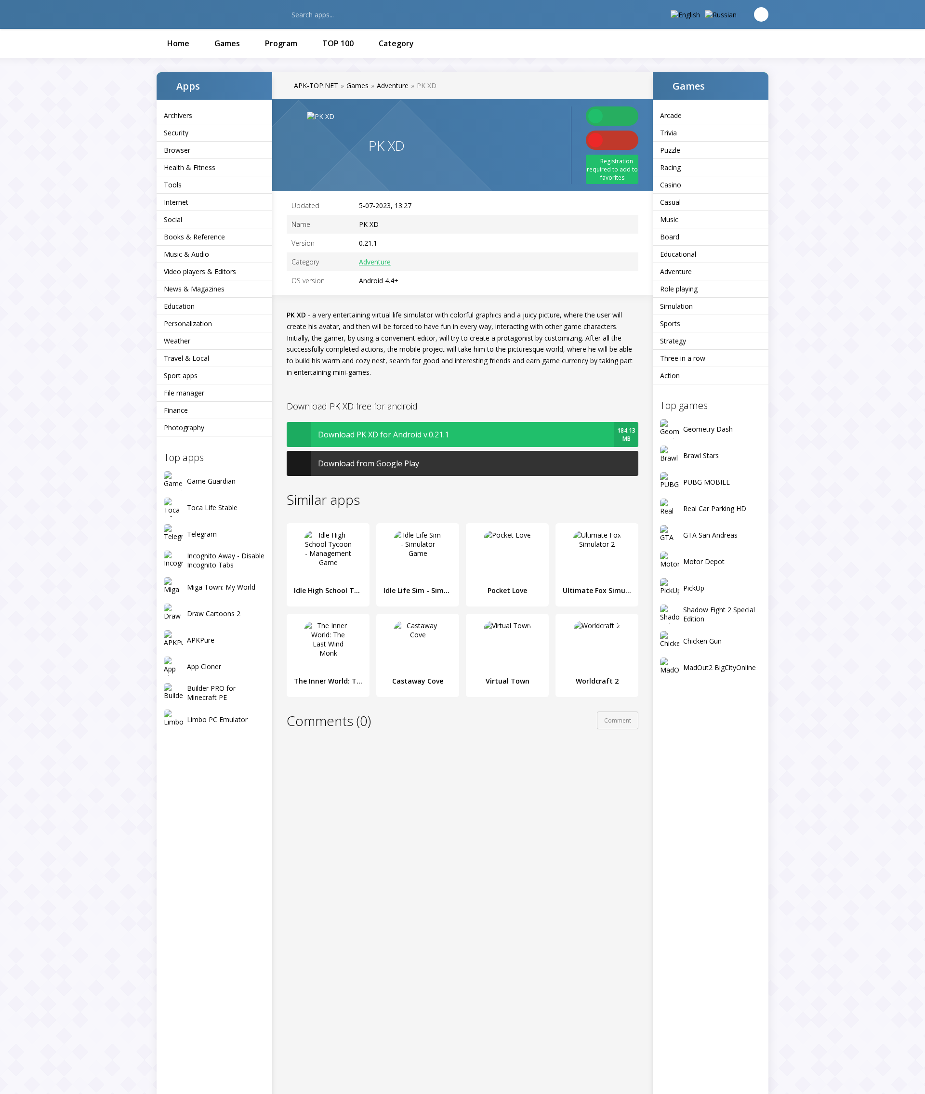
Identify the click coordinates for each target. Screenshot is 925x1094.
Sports (670, 323)
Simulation (676, 306)
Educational (678, 254)
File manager (184, 392)
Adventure (676, 271)
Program (281, 43)
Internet (176, 202)
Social (173, 219)
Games (227, 43)
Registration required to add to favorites (612, 169)
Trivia (668, 132)
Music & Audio (186, 254)
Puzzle (670, 150)
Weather (177, 340)
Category (396, 43)
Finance (176, 410)
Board (669, 236)
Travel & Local (186, 358)
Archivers (178, 115)
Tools (173, 184)
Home (178, 43)
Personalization (188, 323)
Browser (177, 150)
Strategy (673, 340)
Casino (670, 184)
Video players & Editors (200, 271)
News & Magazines (194, 288)
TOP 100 (338, 43)
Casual (670, 202)
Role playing (679, 288)
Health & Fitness (189, 167)
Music (669, 219)
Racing (670, 167)
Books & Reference (194, 236)
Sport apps (181, 375)
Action (670, 375)
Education (179, 306)
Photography (184, 427)
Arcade (671, 115)
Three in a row (682, 358)
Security (176, 132)
